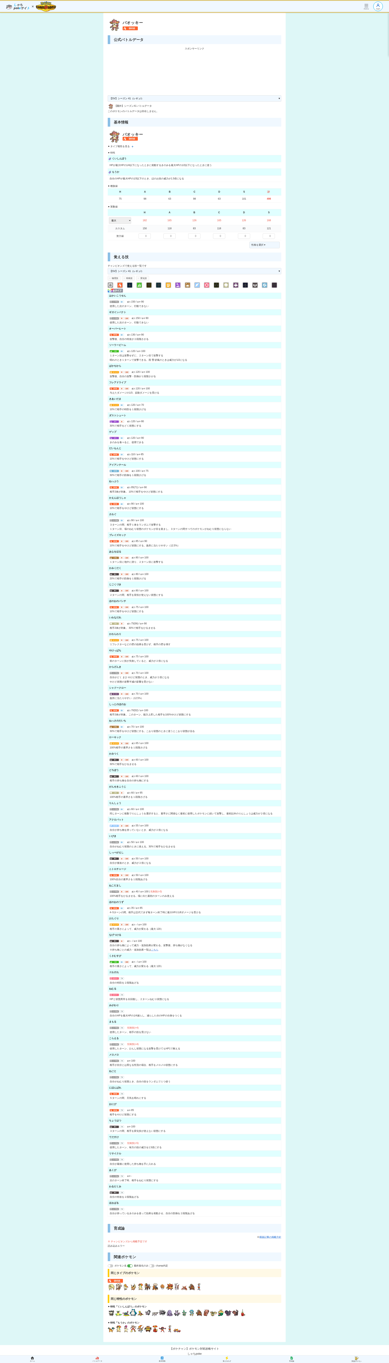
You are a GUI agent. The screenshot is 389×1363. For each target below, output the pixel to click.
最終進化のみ (141, 1265)
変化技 (143, 278)
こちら (154, 949)
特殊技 (129, 278)
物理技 (115, 278)
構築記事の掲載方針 (270, 1237)
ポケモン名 (120, 1265)
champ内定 (162, 1265)
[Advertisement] (194, 72)
